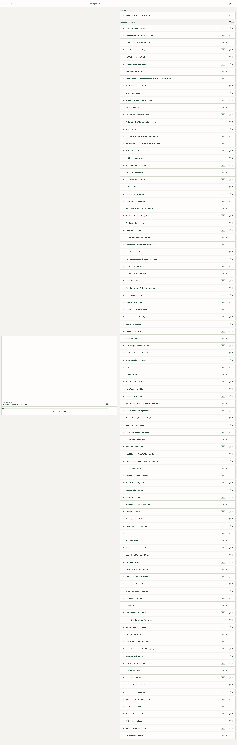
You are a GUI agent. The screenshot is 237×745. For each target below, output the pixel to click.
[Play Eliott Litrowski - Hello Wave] (124, 613)
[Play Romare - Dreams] (124, 374)
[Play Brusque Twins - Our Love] (124, 490)
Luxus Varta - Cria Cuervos (135, 201)
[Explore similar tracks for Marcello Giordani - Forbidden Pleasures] (232, 288)
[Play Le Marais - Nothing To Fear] (124, 28)
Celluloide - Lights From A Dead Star (139, 100)
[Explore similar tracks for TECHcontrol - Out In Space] (232, 273)
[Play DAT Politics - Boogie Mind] (124, 57)
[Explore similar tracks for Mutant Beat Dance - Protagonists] (232, 504)
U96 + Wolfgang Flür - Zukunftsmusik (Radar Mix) (143, 144)
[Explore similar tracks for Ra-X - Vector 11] (232, 367)
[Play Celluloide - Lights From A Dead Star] (124, 100)
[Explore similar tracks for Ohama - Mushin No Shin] (232, 71)
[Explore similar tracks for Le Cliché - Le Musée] (232, 706)
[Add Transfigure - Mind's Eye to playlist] (226, 519)
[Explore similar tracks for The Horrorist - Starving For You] (232, 411)
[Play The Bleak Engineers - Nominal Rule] (124, 237)
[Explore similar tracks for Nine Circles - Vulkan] (232, 93)
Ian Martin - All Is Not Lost (135, 194)
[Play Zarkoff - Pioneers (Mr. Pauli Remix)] (124, 548)
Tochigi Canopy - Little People (136, 64)
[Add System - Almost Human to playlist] (226, 302)
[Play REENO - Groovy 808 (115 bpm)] (124, 569)
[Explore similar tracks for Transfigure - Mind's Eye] (232, 519)
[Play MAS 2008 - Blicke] (124, 562)
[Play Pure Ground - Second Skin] (124, 584)
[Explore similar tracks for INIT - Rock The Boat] (232, 540)
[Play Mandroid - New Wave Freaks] (124, 86)
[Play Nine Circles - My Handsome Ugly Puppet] (124, 418)
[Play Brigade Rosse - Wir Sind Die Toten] (124, 699)
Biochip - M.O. (131, 605)
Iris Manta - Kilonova (133, 187)
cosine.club (7, 4)
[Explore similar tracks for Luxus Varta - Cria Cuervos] (232, 201)
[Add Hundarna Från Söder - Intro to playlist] (226, 728)
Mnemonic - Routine (133, 497)
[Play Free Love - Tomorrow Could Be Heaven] (124, 353)
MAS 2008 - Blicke (132, 562)
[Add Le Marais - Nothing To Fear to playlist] (226, 28)
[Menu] (234, 3)
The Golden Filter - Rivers (135, 223)
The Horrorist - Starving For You (137, 411)
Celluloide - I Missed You (134, 656)
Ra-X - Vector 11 (131, 367)
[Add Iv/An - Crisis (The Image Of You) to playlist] (226, 555)
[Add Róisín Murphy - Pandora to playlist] (226, 670)
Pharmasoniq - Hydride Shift (136, 663)
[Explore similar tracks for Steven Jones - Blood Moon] (232, 439)
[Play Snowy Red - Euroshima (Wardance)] (124, 620)
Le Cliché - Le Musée (133, 707)
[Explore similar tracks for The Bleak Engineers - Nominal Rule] (232, 237)
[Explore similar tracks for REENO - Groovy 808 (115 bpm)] (232, 569)
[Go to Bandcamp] (229, 663)
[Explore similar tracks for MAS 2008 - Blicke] (232, 562)
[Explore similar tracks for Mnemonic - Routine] (232, 497)
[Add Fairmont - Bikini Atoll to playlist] (226, 331)
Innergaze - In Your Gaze (135, 447)
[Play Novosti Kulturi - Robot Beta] (124, 627)
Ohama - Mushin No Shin (134, 71)
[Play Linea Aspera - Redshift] (124, 389)
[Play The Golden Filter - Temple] (124, 179)
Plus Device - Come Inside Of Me (137, 642)
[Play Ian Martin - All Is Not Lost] (124, 194)
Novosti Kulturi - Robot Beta (136, 627)
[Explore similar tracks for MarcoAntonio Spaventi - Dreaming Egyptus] (232, 259)
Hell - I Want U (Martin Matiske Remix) (139, 208)
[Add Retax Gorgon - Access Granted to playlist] (226, 346)
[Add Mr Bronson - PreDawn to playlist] (226, 721)
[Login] (229, 4)
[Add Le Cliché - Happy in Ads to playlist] (226, 158)
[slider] (55, 408)
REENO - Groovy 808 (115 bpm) (137, 569)
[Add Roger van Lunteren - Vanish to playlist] (226, 685)
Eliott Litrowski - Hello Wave (136, 613)
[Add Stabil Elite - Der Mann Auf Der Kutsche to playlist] (226, 454)
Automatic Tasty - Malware (135, 425)
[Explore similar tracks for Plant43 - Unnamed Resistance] (232, 577)
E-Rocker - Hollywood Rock (135, 634)
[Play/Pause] (59, 412)
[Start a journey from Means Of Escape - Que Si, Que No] (232, 15)
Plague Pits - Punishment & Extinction (139, 35)
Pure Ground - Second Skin (135, 584)
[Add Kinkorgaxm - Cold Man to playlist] (226, 598)
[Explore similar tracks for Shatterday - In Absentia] (232, 468)
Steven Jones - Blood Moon (136, 439)
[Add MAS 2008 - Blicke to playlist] (226, 562)
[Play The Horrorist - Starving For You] (124, 410)
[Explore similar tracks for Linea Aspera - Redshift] (232, 389)
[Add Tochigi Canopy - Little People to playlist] (226, 64)
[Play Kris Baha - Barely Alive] (124, 735)
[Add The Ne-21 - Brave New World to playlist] (226, 309)
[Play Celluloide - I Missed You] (124, 656)
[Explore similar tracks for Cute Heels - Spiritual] (232, 324)
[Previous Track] (53, 411)
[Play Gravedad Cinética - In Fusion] (124, 714)
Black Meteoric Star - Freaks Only (138, 360)
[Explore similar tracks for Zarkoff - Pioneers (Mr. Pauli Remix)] (232, 548)
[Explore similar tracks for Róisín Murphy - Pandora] (232, 670)
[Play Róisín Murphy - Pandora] (124, 670)
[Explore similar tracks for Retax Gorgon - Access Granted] (232, 346)
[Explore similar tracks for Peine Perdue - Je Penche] (232, 252)
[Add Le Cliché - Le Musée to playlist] (226, 706)
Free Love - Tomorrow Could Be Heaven (140, 353)
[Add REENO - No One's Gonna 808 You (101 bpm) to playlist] (226, 461)
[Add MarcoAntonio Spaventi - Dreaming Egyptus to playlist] (226, 259)
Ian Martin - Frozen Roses (135, 396)
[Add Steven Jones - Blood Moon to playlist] (226, 439)
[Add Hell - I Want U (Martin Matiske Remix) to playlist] (226, 208)
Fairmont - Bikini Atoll (133, 331)
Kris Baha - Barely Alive (134, 735)
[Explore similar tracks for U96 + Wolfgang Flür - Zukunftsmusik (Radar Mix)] (232, 143)
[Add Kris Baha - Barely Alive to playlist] (226, 735)
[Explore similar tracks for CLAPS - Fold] (232, 533)
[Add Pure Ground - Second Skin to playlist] (226, 584)
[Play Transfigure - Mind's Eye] (124, 519)
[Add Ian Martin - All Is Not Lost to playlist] (226, 194)
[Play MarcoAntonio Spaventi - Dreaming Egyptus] (124, 259)
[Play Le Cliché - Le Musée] (124, 706)
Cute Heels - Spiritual (133, 324)
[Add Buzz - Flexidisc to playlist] (226, 129)
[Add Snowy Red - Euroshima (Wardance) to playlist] (226, 620)
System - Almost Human (134, 302)
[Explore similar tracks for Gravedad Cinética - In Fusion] (232, 714)
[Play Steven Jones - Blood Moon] (124, 439)
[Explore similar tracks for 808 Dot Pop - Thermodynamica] (232, 115)
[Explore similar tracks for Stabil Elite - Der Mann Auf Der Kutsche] (232, 454)
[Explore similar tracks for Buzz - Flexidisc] (232, 129)
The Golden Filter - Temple (135, 180)
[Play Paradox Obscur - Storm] (124, 295)
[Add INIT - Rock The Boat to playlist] (226, 540)
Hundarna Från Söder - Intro (136, 728)
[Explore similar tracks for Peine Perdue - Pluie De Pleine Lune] (232, 42)
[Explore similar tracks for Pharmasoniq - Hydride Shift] (232, 663)
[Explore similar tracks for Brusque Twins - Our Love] (232, 490)
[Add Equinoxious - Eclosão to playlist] (226, 230)
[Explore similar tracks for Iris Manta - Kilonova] (232, 187)
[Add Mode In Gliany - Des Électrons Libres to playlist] (226, 151)
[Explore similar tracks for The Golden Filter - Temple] (232, 180)
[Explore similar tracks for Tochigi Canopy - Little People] (232, 64)
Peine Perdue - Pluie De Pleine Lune (138, 42)
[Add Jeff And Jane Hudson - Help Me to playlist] (226, 432)
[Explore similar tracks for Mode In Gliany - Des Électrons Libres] (232, 151)
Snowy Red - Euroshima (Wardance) (139, 620)
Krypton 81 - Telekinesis (134, 172)
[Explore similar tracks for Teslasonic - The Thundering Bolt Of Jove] (232, 122)
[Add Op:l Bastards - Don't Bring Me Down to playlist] (226, 216)
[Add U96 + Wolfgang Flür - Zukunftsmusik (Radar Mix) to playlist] (226, 143)
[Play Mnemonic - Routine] (124, 497)
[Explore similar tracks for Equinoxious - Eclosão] (232, 230)
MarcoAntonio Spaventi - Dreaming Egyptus (141, 259)
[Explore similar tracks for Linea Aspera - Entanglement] (232, 526)
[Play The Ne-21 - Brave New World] (124, 309)
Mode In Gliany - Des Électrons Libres (139, 151)
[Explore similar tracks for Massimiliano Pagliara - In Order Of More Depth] (232, 403)
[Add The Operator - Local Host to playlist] (226, 692)
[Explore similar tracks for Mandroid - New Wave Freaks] (232, 86)
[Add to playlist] (110, 403)
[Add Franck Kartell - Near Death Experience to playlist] (226, 245)
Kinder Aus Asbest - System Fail (137, 591)
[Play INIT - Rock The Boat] (124, 540)
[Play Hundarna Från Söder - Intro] (124, 728)
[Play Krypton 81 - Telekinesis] (124, 172)
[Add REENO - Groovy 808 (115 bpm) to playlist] (226, 569)
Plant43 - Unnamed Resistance (137, 577)
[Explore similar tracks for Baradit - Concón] (232, 338)
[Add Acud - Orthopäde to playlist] (226, 107)
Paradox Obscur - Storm (134, 295)
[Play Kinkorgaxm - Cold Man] (124, 598)
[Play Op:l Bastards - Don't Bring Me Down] (124, 216)
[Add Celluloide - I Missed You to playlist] (226, 656)
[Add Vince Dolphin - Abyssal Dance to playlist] (226, 483)
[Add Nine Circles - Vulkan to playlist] (226, 93)
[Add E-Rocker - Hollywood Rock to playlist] (226, 634)
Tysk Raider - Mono (133, 281)
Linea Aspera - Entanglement (136, 526)
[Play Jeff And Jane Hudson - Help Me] (124, 432)
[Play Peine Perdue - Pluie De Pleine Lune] (124, 42)
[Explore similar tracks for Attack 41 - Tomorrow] (232, 512)
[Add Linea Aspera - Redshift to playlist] (226, 389)
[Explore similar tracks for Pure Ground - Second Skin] (232, 584)
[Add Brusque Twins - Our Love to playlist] (226, 490)
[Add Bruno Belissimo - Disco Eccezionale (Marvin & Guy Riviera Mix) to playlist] (226, 79)
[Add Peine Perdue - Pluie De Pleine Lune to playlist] (226, 42)
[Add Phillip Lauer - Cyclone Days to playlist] (226, 50)
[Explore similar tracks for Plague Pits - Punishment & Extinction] (232, 35)
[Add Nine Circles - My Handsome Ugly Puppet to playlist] (226, 418)
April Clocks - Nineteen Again (136, 317)
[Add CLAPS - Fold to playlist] (226, 533)
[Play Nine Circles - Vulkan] (124, 93)
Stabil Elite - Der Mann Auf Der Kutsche (140, 454)
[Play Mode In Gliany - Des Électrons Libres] (124, 151)
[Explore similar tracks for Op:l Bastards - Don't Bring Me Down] (232, 216)
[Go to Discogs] (229, 15)
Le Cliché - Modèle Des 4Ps (135, 266)
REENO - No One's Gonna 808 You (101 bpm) (142, 461)
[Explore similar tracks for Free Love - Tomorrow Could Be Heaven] (232, 353)
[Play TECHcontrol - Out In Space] (124, 273)
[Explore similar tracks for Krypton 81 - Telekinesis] (232, 172)
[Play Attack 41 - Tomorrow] (124, 511)
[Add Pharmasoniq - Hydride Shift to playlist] (226, 663)
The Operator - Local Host (135, 692)
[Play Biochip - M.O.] (124, 605)
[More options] (113, 403)
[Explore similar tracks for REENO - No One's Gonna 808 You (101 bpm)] (232, 461)
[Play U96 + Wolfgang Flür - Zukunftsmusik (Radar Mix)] (124, 143)
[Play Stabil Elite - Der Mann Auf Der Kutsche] (124, 454)
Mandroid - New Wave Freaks (136, 86)
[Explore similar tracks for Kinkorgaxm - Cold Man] (232, 598)
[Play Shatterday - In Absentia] (124, 468)
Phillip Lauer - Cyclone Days (136, 50)
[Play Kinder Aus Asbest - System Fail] (124, 591)
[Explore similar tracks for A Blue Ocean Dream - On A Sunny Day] (232, 649)
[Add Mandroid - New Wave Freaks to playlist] (226, 86)
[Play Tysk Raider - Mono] (124, 281)
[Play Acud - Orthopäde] (124, 107)
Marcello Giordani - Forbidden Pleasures (140, 288)
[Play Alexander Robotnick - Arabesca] (124, 475)
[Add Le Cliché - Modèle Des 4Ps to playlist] (226, 266)
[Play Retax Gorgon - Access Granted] (124, 345)
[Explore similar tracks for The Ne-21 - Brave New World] (232, 309)
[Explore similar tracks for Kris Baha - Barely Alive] (232, 735)
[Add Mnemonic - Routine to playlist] (226, 497)
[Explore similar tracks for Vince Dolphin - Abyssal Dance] (232, 483)
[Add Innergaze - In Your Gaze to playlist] (226, 447)
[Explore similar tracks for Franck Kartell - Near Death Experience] (232, 245)
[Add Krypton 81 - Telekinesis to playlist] (226, 172)
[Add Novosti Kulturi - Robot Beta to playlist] (226, 627)
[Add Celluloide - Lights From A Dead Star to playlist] (226, 100)
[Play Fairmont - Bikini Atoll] (124, 331)
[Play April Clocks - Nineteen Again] (124, 317)
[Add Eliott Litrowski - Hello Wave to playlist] (226, 613)
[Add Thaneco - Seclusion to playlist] (226, 678)
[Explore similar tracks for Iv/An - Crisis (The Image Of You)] (232, 555)
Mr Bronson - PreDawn (134, 721)
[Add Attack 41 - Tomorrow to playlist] (226, 512)
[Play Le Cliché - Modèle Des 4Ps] (124, 266)
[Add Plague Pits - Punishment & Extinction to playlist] (226, 35)
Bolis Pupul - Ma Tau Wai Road (136, 165)
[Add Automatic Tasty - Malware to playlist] (226, 425)
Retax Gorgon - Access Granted (137, 346)
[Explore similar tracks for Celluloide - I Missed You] (232, 656)
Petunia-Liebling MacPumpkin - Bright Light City (143, 136)
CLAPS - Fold (130, 533)
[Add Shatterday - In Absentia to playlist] (226, 468)
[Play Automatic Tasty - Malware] (124, 425)
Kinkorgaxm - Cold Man (134, 598)
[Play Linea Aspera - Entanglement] (124, 526)
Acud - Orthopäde (132, 107)
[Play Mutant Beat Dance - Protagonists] (124, 504)
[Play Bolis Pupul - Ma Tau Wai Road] (124, 165)
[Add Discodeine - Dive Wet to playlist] (226, 382)
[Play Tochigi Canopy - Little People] (124, 64)
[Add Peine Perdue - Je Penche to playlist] (226, 252)
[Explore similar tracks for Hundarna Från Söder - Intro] (232, 728)
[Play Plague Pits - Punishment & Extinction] (124, 35)
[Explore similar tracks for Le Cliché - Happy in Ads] (232, 158)
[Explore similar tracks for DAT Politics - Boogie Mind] (232, 57)
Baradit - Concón (132, 338)
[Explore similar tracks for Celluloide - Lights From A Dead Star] (232, 100)
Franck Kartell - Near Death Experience (140, 245)
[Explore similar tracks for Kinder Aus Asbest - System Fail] (232, 591)
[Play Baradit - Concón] (124, 338)
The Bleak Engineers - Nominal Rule (138, 237)
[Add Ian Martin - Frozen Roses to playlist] (226, 396)
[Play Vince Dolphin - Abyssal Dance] (124, 483)
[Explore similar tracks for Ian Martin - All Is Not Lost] (232, 194)
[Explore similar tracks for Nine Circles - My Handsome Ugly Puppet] (232, 418)
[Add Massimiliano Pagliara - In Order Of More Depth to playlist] (226, 403)
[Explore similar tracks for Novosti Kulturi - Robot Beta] (232, 627)
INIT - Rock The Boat (133, 541)
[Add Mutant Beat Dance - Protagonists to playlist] (226, 504)
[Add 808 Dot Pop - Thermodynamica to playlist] (226, 115)
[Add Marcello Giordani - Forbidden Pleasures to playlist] (226, 288)
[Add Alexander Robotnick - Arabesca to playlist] (226, 475)
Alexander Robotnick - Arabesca (138, 476)
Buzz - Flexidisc (131, 129)
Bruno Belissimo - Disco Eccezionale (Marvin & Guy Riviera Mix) (149, 79)
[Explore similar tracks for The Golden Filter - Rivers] (232, 223)
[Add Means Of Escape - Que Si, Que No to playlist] (226, 15)
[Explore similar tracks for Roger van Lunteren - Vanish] (232, 685)
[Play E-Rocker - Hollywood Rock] (124, 634)
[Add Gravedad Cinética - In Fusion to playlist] (226, 714)
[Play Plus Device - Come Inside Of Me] (124, 641)
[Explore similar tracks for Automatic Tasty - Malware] (232, 425)
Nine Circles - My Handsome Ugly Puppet (140, 418)
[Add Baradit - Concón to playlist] (226, 338)
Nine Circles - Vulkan (133, 93)
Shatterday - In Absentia (134, 468)
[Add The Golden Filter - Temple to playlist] (226, 180)
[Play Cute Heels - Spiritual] (124, 324)
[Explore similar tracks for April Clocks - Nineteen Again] (232, 317)
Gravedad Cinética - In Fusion (136, 714)
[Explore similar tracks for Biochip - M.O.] (232, 605)
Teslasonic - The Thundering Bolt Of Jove (141, 122)
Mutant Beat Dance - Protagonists (138, 504)
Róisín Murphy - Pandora (134, 670)
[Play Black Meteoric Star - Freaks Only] (124, 360)
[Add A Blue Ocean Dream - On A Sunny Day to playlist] (226, 649)
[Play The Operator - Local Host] (124, 692)
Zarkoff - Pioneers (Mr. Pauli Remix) (138, 548)
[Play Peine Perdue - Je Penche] (124, 252)
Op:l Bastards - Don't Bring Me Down (139, 216)
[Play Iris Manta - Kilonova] (124, 187)
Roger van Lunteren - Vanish (136, 685)
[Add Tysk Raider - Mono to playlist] (226, 281)
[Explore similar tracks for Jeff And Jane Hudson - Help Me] (232, 432)
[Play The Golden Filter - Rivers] (124, 223)
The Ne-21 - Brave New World (136, 310)
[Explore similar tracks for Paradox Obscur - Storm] (232, 295)
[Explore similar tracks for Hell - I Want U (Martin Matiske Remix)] (232, 208)
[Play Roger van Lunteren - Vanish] (124, 685)
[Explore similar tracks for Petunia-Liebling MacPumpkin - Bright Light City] (232, 136)
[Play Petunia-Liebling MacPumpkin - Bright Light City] (124, 136)
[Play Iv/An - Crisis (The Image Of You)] (124, 555)
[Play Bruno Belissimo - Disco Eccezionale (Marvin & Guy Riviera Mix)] (124, 78)
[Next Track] (65, 411)
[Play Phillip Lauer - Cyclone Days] (124, 50)
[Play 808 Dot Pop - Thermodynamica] (124, 115)
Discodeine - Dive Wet (134, 382)
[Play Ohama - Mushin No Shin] (124, 71)
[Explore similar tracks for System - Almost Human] (232, 302)
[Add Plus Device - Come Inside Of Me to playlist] (226, 641)
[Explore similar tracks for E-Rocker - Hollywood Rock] (232, 634)
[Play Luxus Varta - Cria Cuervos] (124, 201)
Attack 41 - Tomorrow (133, 512)
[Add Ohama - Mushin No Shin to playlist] (226, 71)
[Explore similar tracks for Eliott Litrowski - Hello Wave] (232, 613)
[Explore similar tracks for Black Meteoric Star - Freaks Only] (232, 360)
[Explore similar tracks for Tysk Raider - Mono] (232, 281)
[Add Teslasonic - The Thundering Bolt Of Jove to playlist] (226, 122)
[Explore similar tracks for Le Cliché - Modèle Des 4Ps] (232, 266)
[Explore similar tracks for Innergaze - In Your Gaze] (232, 447)
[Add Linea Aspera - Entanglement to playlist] (226, 526)
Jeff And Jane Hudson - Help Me (137, 432)
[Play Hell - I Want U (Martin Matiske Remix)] (124, 208)
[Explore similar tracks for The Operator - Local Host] (232, 692)
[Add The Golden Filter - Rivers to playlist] (226, 223)
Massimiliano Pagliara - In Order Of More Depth (143, 403)
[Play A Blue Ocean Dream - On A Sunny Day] (124, 649)
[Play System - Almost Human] (124, 302)
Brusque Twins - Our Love (135, 490)
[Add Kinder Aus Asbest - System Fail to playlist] (226, 591)
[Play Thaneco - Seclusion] (124, 678)
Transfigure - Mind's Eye (135, 519)
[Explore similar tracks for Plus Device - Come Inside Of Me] (232, 641)
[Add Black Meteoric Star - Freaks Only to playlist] (226, 360)
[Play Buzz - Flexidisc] (124, 129)
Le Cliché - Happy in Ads (134, 158)
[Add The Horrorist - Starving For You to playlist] (226, 411)
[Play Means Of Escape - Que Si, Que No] (124, 15)
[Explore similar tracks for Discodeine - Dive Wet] (232, 382)
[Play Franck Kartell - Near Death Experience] (124, 244)
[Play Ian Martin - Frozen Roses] (124, 396)
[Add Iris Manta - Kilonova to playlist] (226, 187)
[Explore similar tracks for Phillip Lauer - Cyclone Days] (232, 50)
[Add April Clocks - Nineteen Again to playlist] (226, 317)
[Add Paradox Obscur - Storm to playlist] (226, 295)
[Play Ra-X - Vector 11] (124, 367)
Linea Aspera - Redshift (134, 389)
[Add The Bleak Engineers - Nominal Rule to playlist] (226, 237)
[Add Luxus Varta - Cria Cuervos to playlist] (226, 201)
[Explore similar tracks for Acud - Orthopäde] (232, 107)
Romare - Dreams (132, 375)
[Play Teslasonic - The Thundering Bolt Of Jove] (124, 122)
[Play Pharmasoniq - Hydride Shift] (124, 663)
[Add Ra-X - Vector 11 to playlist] (226, 367)
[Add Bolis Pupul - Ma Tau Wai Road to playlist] (226, 165)
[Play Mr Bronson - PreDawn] (124, 721)
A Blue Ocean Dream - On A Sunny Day (140, 649)
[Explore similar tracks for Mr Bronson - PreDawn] (232, 721)
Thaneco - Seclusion (133, 678)
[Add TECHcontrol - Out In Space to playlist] (226, 273)
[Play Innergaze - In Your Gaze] (124, 447)
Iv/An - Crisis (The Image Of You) (137, 555)
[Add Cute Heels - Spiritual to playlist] (226, 324)
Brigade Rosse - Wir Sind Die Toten (138, 699)
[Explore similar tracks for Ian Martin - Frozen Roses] (232, 396)
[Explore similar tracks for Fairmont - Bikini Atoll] (232, 331)
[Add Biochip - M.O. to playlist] (226, 605)
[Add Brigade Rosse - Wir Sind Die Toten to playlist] (226, 699)
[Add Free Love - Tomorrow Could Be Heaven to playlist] (226, 353)
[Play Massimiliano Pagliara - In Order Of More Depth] (124, 403)
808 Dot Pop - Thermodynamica (137, 115)
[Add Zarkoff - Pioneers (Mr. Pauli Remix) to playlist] (226, 548)
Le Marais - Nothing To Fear (136, 28)
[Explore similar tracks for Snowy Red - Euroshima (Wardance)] (232, 620)
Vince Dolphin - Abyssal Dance (137, 483)
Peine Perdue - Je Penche (135, 252)
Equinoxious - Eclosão (134, 230)
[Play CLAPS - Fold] (124, 533)
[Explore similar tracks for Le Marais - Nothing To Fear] (232, 28)
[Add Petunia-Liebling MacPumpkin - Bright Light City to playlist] (226, 136)
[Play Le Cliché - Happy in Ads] (124, 158)
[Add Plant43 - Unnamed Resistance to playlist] (226, 577)
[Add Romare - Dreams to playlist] (226, 374)
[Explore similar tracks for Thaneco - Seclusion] (232, 678)
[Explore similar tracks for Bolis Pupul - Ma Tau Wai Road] (232, 165)
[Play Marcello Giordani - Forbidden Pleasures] (124, 288)
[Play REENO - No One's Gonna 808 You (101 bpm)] (124, 461)
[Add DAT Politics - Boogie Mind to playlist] (226, 57)
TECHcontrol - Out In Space (136, 273)
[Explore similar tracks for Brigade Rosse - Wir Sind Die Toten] (232, 699)
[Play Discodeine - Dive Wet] (124, 382)
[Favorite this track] (107, 403)
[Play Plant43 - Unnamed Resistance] (124, 576)
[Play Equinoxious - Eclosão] (124, 230)
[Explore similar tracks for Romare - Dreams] (232, 374)
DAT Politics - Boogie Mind (135, 57)
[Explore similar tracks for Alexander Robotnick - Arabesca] (232, 475)
